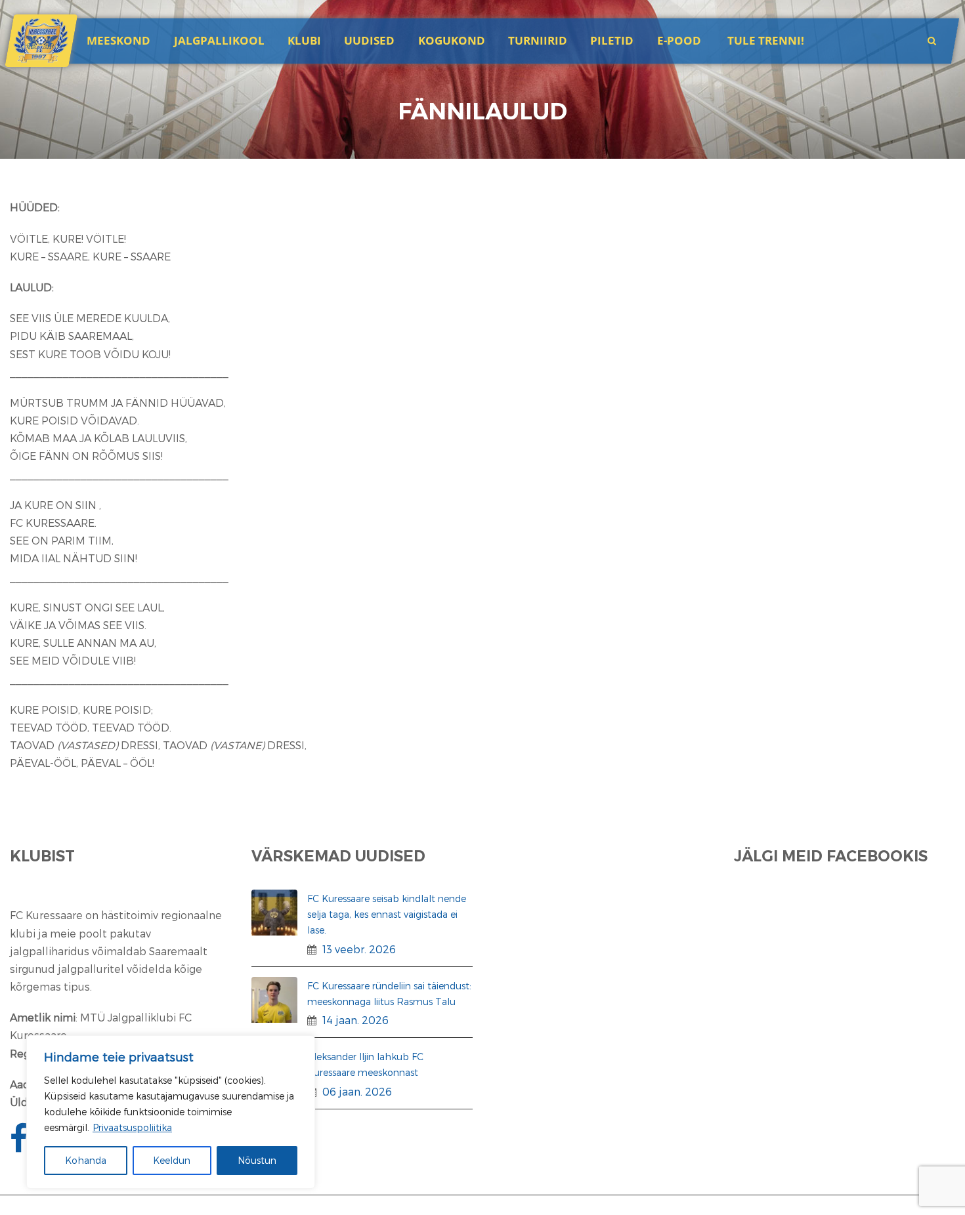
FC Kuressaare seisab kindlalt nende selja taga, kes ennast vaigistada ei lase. (386, 914)
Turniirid (537, 40)
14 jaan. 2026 (355, 1020)
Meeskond (118, 40)
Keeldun (171, 1160)
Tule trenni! (765, 40)
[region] (170, 1112)
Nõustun (257, 1160)
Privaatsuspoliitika (132, 1127)
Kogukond (451, 40)
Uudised (369, 40)
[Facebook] (20, 1146)
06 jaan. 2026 (357, 1091)
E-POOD (679, 40)
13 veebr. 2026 (359, 949)
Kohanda (85, 1160)
